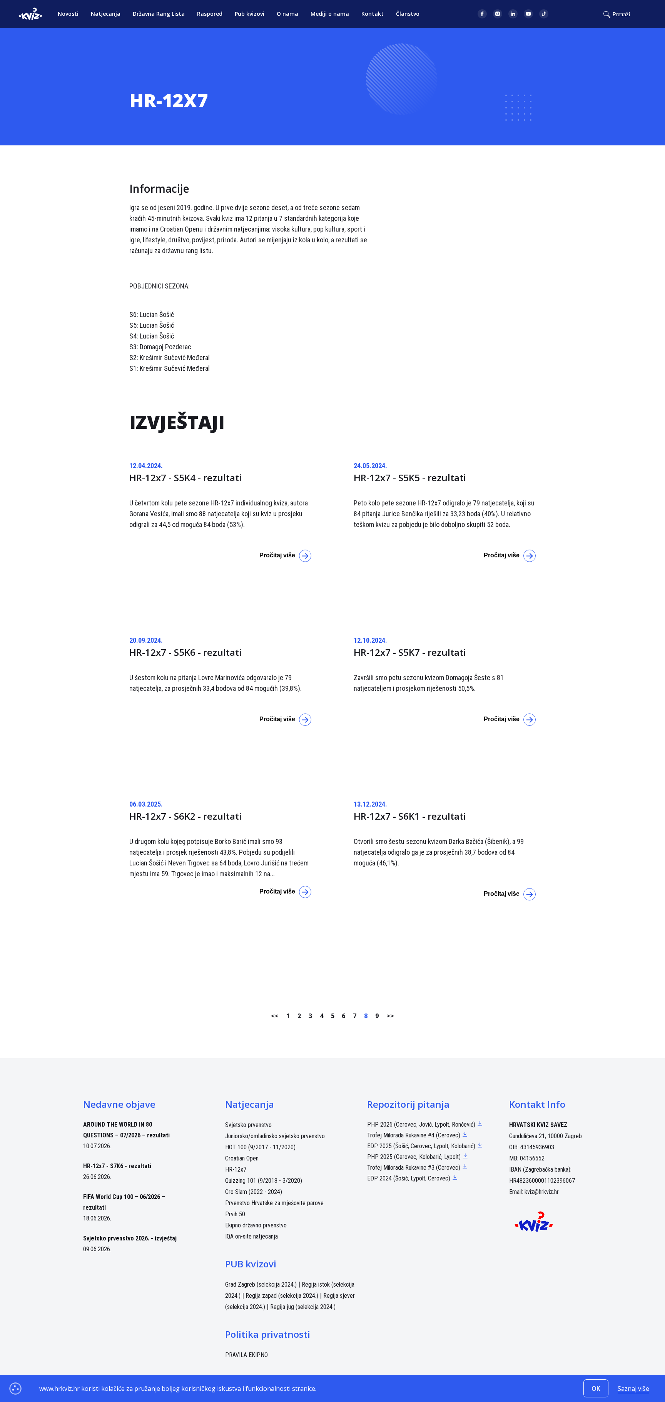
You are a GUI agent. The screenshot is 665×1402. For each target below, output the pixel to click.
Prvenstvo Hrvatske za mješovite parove (274, 1203)
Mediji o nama (330, 13)
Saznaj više (633, 1388)
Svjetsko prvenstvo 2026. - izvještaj (130, 1238)
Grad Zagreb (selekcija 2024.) (261, 1284)
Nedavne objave (119, 1104)
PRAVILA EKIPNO (246, 1355)
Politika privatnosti (267, 1334)
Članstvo (407, 13)
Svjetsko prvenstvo (248, 1125)
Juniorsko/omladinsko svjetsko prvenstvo (275, 1136)
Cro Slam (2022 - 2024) (253, 1191)
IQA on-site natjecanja (251, 1236)
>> (390, 1016)
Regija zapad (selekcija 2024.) (282, 1295)
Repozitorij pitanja (408, 1104)
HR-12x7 (235, 1169)
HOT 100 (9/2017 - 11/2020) (260, 1147)
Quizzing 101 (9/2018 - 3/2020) (263, 1180)
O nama (287, 13)
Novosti (68, 13)
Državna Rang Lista (159, 13)
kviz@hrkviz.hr (542, 1191)
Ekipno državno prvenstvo (256, 1225)
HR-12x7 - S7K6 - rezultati (117, 1166)
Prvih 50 (235, 1214)
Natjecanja (105, 13)
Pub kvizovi (249, 13)
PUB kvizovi (250, 1263)
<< (275, 1016)
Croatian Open (242, 1158)
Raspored (209, 13)
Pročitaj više (277, 555)
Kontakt (372, 13)
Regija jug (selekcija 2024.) (303, 1306)
